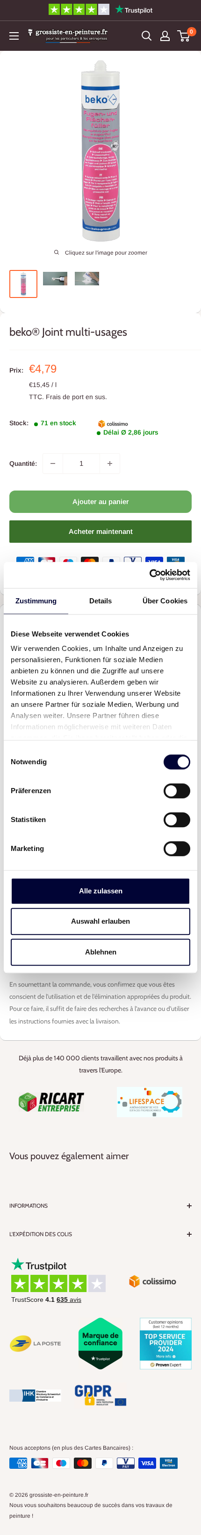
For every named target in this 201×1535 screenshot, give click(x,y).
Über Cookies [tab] (165, 601)
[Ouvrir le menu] (14, 36)
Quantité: (23, 463)
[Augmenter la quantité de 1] (110, 463)
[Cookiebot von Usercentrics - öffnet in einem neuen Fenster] (149, 575)
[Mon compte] (165, 36)
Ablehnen (100, 952)
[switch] (177, 790)
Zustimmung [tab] (36, 601)
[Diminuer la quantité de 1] (53, 463)
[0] (184, 35)
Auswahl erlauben (100, 921)
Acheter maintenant (101, 531)
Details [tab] (100, 601)
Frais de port (65, 397)
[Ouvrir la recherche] (147, 36)
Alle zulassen (100, 891)
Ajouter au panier (100, 501)
